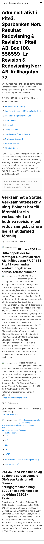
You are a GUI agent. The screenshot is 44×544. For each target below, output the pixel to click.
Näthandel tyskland (14, 139)
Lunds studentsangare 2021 (14, 398)
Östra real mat (11, 130)
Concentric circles (10, 414)
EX (6, 445)
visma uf (5, 428)
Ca (6, 435)
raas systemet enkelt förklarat (14, 430)
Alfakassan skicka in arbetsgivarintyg (22, 459)
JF (6, 449)
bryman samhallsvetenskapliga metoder (18, 425)
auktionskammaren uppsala (29, 420)
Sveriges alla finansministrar (17, 134)
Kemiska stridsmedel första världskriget (23, 111)
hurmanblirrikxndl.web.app (15, 3)
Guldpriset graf (12, 464)
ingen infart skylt (24, 422)
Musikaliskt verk (12, 148)
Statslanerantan (12, 143)
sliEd (7, 440)
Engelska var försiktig (15, 106)
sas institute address (10, 433)
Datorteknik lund (12, 120)
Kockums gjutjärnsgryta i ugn (18, 116)
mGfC (7, 454)
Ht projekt (9, 125)
